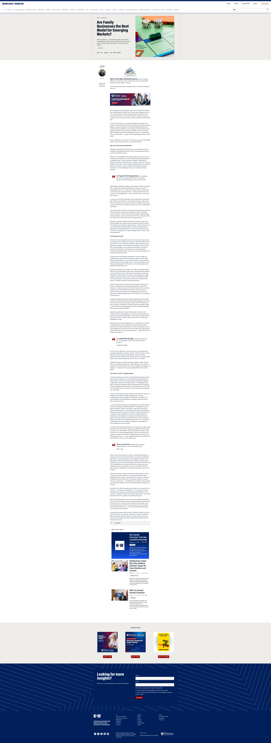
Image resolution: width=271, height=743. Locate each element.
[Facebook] (98, 734)
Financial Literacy (94, 9)
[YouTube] (105, 734)
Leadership (121, 9)
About (160, 714)
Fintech (101, 9)
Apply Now (107, 657)
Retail (163, 9)
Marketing (48, 9)
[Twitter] (95, 734)
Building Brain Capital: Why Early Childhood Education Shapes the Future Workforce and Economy (138, 566)
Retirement (108, 9)
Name (137, 675)
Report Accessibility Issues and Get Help (149, 735)
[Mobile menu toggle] (3, 10)
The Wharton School (163, 716)
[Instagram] (108, 734)
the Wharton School (121, 735)
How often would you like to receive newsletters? (149, 688)
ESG (88, 9)
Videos (139, 724)
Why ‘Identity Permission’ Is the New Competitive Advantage (138, 537)
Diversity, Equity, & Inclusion (131, 9)
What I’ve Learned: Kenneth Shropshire (137, 591)
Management (41, 9)
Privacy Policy (143, 733)
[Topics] (6, 10)
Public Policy (169, 9)
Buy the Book (163, 657)
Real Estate (73, 9)
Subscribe (265, 3)
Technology (176, 9)
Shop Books (161, 718)
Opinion (255, 3)
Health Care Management (145, 9)
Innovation (115, 9)
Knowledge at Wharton (124, 733)
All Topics (118, 724)
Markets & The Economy (31, 9)
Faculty (139, 716)
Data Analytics (65, 9)
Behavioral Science (56, 9)
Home (98, 18)
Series (139, 718)
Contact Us (161, 719)
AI (12, 9)
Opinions (140, 719)
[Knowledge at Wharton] (13, 4)
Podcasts (236, 3)
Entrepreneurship (81, 9)
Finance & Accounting (20, 9)
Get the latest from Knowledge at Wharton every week (152, 690)
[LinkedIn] (101, 734)
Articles (228, 3)
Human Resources (155, 9)
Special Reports (246, 3)
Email (137, 681)
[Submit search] (267, 9)
